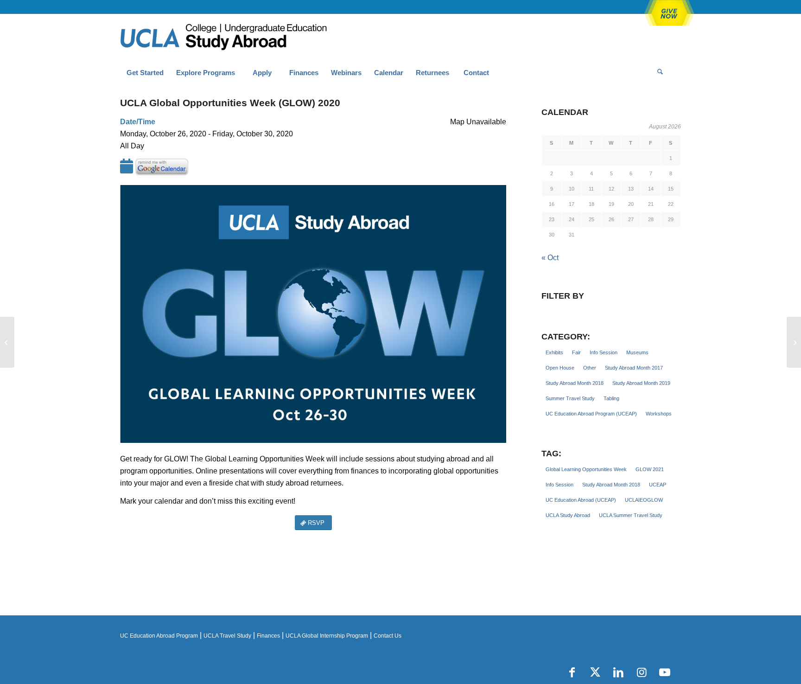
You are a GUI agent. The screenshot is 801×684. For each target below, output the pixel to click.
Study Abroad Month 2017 (634, 368)
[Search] (660, 72)
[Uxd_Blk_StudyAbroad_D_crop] (247, 37)
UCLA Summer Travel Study (630, 515)
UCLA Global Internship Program (327, 636)
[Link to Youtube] (665, 672)
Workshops (659, 413)
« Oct (550, 258)
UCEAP (657, 484)
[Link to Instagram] (641, 672)
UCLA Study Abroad (568, 515)
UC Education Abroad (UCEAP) (581, 500)
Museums (637, 352)
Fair (576, 352)
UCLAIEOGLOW (644, 500)
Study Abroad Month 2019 (641, 383)
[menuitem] (145, 72)
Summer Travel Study (570, 398)
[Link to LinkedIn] (618, 672)
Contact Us (387, 636)
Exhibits (554, 352)
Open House (560, 368)
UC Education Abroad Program (159, 636)
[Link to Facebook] (572, 672)
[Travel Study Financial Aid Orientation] (7, 342)
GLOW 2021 (650, 469)
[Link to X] (595, 672)
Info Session (603, 352)
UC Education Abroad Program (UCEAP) (591, 413)
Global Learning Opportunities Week (586, 469)
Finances (268, 636)
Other (589, 368)
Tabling (611, 398)
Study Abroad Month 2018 (575, 383)
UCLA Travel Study (227, 636)
